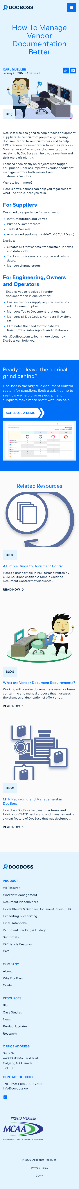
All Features (11, 888)
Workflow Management (20, 895)
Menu (71, 7)
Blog (6, 1005)
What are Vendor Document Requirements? (39, 683)
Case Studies (12, 1012)
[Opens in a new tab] (73, 71)
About (7, 971)
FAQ (6, 951)
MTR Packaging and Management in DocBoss (32, 801)
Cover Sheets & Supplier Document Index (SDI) (37, 909)
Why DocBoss (13, 978)
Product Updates (15, 1026)
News (7, 1019)
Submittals (11, 937)
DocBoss (18, 7)
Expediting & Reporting (20, 916)
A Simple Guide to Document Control (33, 566)
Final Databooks (15, 923)
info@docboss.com (17, 1088)
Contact (9, 985)
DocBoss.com (20, 336)
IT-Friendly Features (17, 944)
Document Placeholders (20, 902)
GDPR (39, 1175)
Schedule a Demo (20, 413)
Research (10, 1033)
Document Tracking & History (24, 930)
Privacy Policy (39, 1168)
